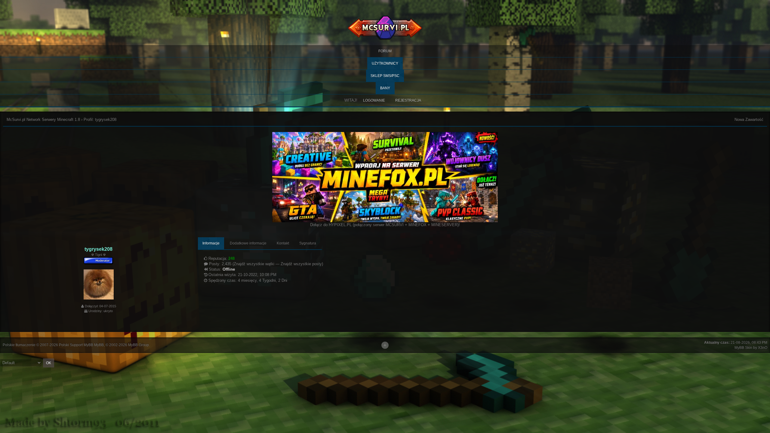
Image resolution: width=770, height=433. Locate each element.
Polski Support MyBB (76, 345)
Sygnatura (307, 243)
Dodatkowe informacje (248, 243)
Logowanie (374, 100)
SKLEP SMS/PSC (385, 76)
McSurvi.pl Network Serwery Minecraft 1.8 (43, 119)
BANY (385, 88)
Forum (385, 51)
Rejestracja (408, 100)
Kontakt (283, 243)
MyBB (99, 345)
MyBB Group (138, 345)
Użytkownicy (385, 63)
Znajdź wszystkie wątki (254, 264)
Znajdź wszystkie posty (301, 264)
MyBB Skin (743, 347)
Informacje (211, 243)
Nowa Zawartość (749, 119)
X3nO (762, 347)
